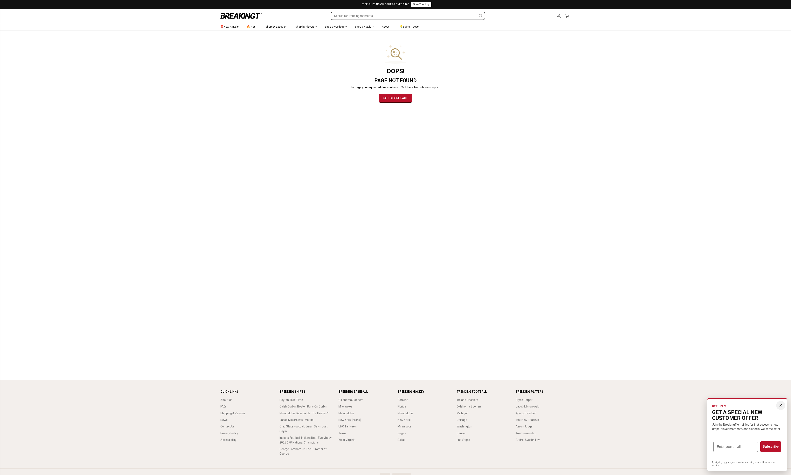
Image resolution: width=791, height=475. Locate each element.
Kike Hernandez (526, 433)
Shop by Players (305, 26)
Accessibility (228, 439)
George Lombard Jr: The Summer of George (303, 451)
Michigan (462, 413)
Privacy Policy (229, 433)
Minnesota (404, 426)
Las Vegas (463, 439)
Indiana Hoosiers (467, 400)
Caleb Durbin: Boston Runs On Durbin (303, 406)
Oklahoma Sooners (350, 400)
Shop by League (276, 26)
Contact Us (227, 426)
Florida (402, 406)
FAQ (223, 406)
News (224, 419)
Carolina (403, 400)
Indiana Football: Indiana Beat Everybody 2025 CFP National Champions (306, 440)
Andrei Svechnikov (528, 439)
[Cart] (567, 16)
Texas (342, 433)
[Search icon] (480, 16)
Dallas (401, 439)
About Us (226, 400)
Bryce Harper (524, 400)
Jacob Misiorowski (527, 406)
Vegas (402, 433)
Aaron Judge (524, 426)
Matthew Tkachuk (527, 419)
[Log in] (558, 16)
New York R (405, 419)
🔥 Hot (251, 26)
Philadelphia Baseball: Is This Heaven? (304, 413)
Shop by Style (363, 26)
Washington (464, 426)
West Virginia (346, 439)
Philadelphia (346, 413)
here (410, 87)
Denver (461, 433)
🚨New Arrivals (229, 26)
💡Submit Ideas (409, 26)
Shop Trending (421, 4)
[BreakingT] (241, 16)
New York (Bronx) (349, 419)
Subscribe (771, 446)
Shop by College (335, 26)
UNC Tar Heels (347, 426)
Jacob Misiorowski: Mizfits (297, 419)
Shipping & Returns (232, 413)
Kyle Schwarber (526, 413)
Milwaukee (345, 406)
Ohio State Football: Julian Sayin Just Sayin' (304, 429)
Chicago (462, 419)
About (386, 26)
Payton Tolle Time (291, 400)
